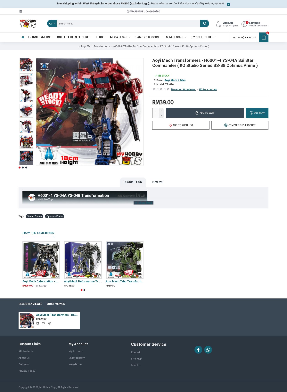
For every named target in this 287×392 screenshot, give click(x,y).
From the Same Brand (38, 232)
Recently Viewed (31, 303)
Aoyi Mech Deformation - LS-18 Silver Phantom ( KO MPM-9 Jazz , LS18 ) (41, 281)
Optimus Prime (54, 216)
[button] (26, 59)
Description (133, 182)
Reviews (157, 182)
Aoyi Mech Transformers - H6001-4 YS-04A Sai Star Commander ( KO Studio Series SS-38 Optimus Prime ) (57, 314)
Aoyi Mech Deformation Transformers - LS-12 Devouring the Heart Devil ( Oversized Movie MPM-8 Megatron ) (83, 281)
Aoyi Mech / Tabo (175, 80)
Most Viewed (55, 303)
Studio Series (34, 216)
